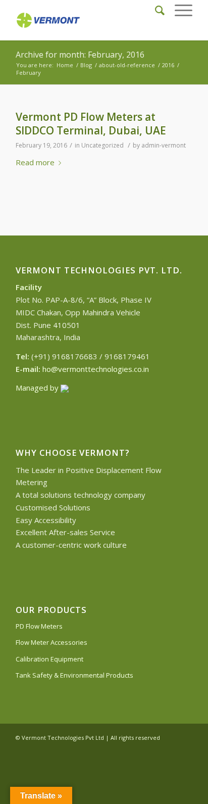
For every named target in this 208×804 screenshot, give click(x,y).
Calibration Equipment (49, 659)
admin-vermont (163, 145)
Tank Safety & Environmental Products (74, 675)
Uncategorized (102, 145)
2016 (168, 65)
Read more (35, 162)
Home (65, 65)
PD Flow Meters (39, 626)
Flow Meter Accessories (51, 642)
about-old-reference (127, 65)
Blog (86, 65)
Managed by (38, 388)
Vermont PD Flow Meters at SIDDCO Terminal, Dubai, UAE (91, 123)
